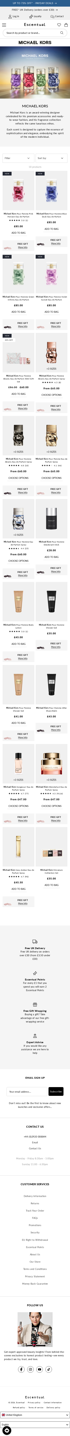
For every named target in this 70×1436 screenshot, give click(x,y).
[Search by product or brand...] (61, 32)
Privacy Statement (35, 1276)
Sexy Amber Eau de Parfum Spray (18, 871)
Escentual (20, 1402)
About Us (35, 1254)
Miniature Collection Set (51, 871)
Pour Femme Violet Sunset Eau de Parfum (51, 298)
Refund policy (19, 1407)
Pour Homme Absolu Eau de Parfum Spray (18, 460)
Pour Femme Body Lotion (18, 626)
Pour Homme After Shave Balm (51, 709)
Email (35, 1142)
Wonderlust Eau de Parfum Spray (51, 788)
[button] (4, 24)
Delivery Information (35, 1196)
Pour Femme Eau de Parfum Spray (51, 460)
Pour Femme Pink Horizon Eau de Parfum (18, 215)
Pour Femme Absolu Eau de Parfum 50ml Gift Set (18, 379)
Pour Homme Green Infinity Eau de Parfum (18, 298)
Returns (35, 1203)
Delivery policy (53, 1407)
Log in (16, 16)
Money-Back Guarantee (35, 1283)
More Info (22, 247)
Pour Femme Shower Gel (18, 709)
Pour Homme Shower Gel (51, 626)
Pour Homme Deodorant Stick (51, 543)
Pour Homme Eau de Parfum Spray (18, 543)
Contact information (53, 1402)
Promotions (35, 1225)
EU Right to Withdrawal (35, 1240)
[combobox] (35, 33)
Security (35, 1232)
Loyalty (38, 16)
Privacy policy (34, 1402)
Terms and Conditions (35, 1269)
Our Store (35, 1261)
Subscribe (56, 1091)
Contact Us (35, 1148)
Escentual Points (35, 1247)
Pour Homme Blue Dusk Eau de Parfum (51, 215)
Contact (59, 16)
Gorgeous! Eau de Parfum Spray (18, 788)
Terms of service (35, 1407)
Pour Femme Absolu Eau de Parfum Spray (51, 377)
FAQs (35, 1218)
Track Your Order (35, 1210)
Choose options (52, 395)
